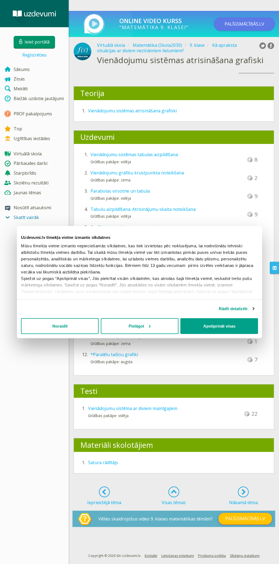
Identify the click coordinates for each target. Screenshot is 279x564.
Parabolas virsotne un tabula (120, 191)
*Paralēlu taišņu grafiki (114, 354)
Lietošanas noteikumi (177, 555)
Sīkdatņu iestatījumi (245, 555)
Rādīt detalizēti (233, 308)
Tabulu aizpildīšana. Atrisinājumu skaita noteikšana (143, 209)
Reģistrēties (34, 55)
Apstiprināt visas (219, 325)
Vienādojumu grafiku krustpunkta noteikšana (137, 173)
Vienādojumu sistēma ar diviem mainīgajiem (132, 408)
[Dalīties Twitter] (262, 45)
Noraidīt (60, 325)
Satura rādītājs (103, 463)
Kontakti (151, 555)
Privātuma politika (212, 555)
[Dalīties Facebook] (271, 45)
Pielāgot (136, 325)
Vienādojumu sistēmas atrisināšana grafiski (132, 111)
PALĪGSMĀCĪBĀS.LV (244, 24)
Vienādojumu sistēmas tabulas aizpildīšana (134, 155)
